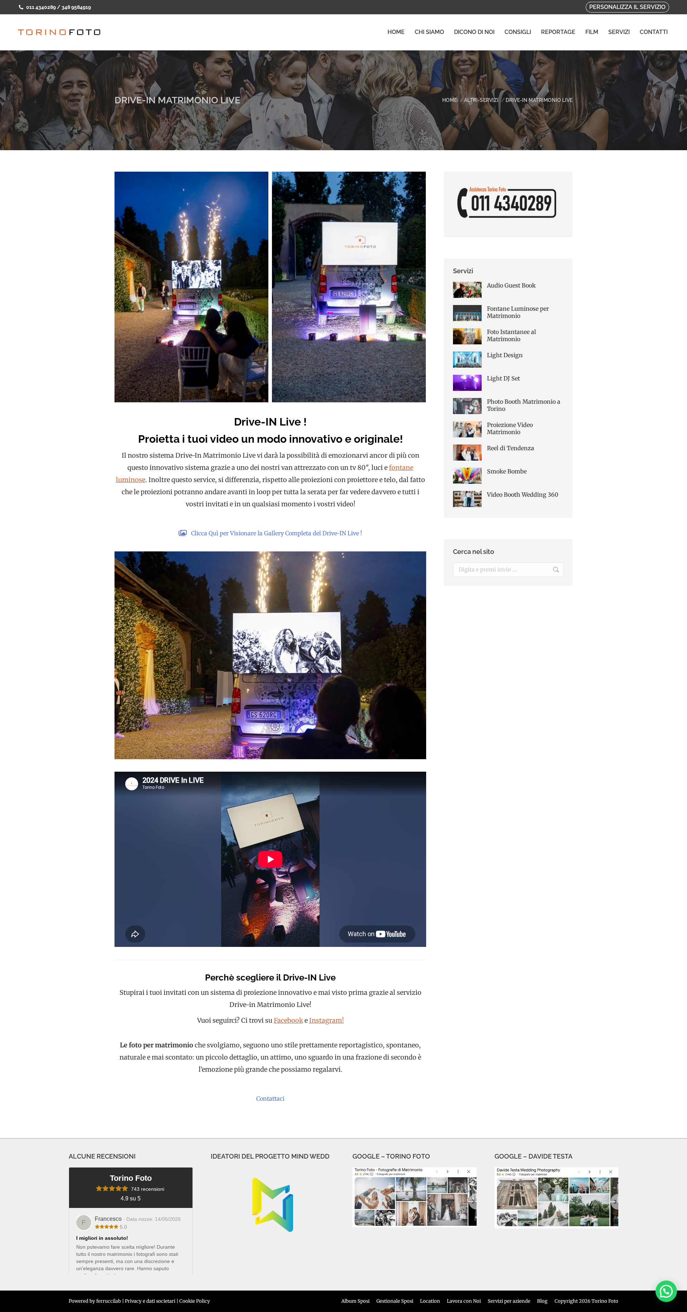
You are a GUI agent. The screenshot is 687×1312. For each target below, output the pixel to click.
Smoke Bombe (507, 471)
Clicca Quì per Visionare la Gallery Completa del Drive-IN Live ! (276, 533)
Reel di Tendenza (510, 448)
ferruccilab (108, 1301)
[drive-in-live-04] (191, 287)
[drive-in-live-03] (349, 287)
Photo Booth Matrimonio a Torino (523, 405)
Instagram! (326, 1020)
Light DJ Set (503, 378)
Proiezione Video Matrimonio (510, 428)
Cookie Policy (194, 1301)
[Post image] (467, 290)
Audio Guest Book (511, 285)
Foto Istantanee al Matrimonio (511, 335)
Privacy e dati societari (150, 1301)
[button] (666, 1291)
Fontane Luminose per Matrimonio (518, 312)
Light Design (505, 355)
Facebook (288, 1020)
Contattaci (270, 1098)
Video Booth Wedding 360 (522, 494)
